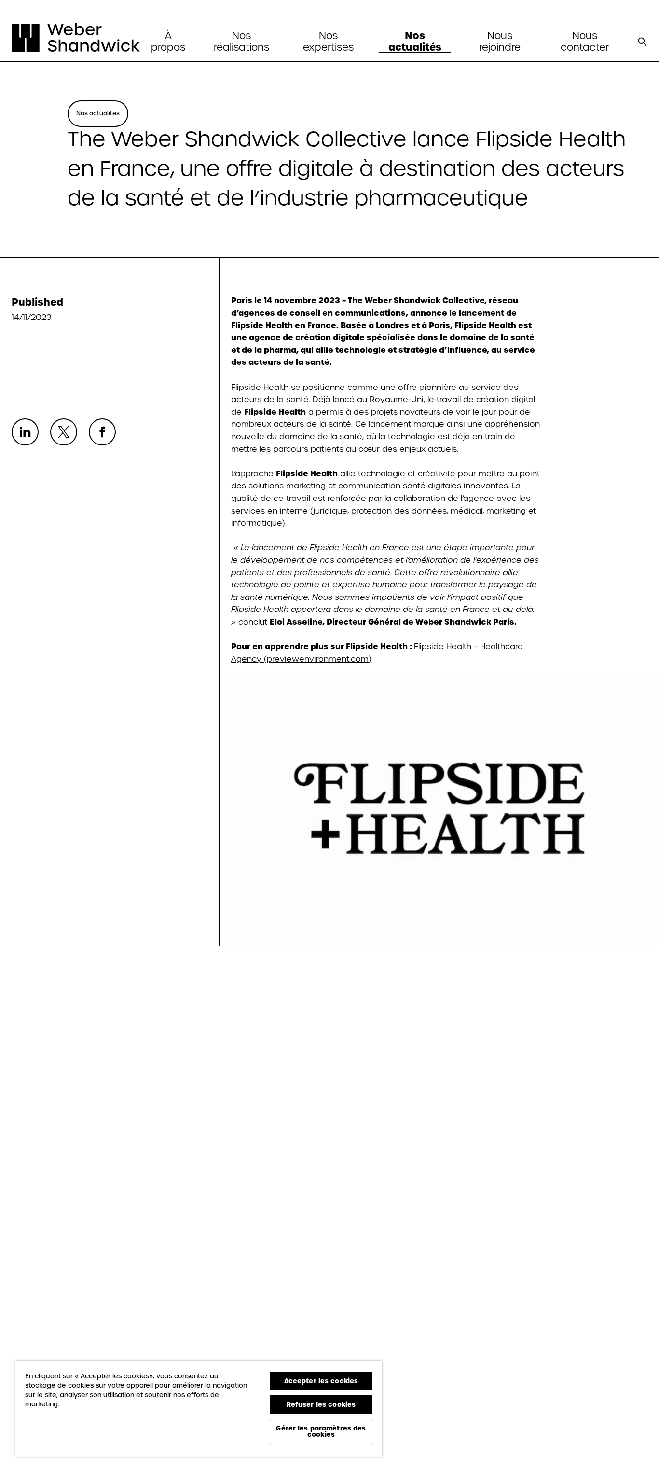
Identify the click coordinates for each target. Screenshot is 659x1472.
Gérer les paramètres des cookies (321, 1431)
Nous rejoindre (500, 41)
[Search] (642, 41)
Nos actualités (414, 41)
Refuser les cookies (321, 1404)
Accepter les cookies (321, 1380)
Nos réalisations (241, 41)
